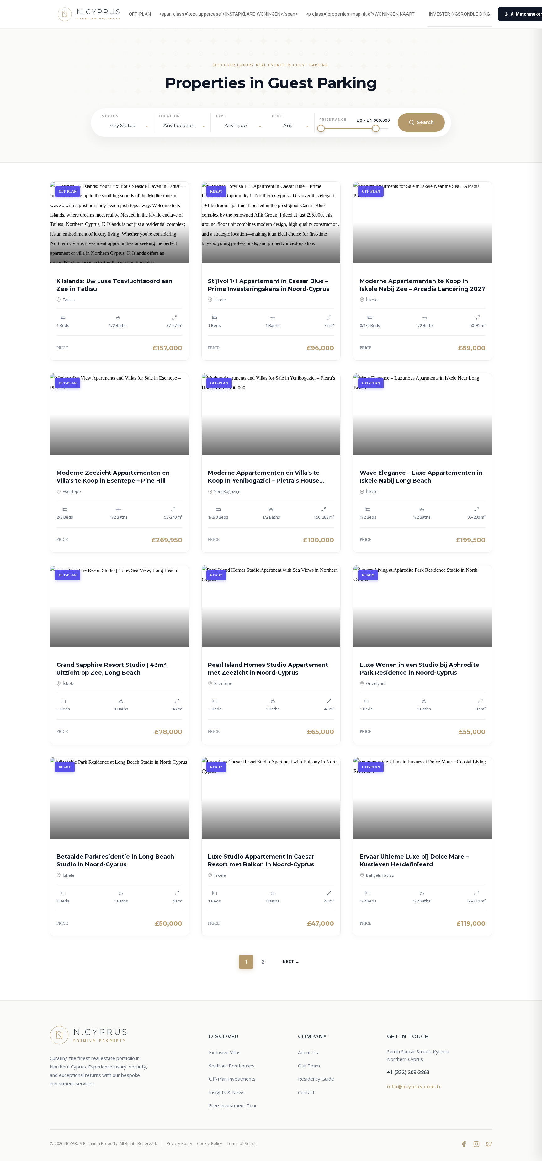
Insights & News (227, 1092)
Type (220, 116)
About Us (308, 1052)
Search (425, 122)
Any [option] (287, 125)
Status (110, 116)
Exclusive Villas (225, 1052)
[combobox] (182, 126)
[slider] (321, 128)
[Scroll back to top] (525, 1150)
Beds (277, 116)
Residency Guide (316, 1079)
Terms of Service (243, 1143)
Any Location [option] (178, 125)
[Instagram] (476, 1143)
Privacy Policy (179, 1143)
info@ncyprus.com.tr (414, 1086)
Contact (306, 1092)
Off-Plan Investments (232, 1079)
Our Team (309, 1065)
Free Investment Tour (233, 1105)
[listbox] (125, 126)
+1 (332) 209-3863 (408, 1072)
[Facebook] (464, 1143)
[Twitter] (489, 1143)
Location (169, 116)
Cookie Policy (209, 1143)
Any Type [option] (236, 125)
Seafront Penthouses (232, 1065)
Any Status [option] (122, 125)
